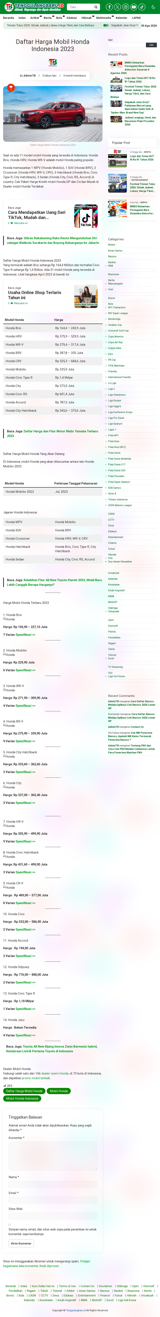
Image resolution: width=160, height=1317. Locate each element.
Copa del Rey (115, 342)
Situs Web (15, 1209)
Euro (110, 354)
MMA (111, 596)
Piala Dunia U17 (116, 464)
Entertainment (140, 180)
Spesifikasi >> (25, 635)
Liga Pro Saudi (116, 417)
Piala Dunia (114, 452)
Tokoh (111, 649)
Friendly (112, 371)
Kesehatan (114, 584)
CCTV (111, 519)
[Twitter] (117, 7)
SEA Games (114, 487)
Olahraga (113, 608)
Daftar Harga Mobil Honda (24, 1091)
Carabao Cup (115, 324)
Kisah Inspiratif (116, 590)
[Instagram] (125, 7)
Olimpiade (113, 611)
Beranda (8, 17)
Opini (111, 620)
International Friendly (119, 377)
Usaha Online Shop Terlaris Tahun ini (34, 295)
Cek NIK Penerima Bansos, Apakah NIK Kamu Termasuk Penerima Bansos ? (130, 736)
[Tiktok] (141, 7)
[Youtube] (133, 7)
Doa (110, 558)
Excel (111, 658)
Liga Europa (114, 400)
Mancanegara (115, 283)
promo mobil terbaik (36, 1078)
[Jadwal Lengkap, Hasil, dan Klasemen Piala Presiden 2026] (116, 119)
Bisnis (111, 298)
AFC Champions (116, 307)
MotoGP (112, 602)
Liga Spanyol (115, 423)
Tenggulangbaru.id (76, 1310)
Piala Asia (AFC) (117, 447)
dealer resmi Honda (54, 1073)
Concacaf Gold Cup (118, 330)
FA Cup (112, 359)
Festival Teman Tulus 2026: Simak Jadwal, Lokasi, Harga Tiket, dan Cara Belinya (142, 188)
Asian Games (115, 250)
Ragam (112, 643)
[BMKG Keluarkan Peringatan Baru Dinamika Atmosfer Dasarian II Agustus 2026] (116, 64)
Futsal (111, 548)
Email (13, 1193)
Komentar (16, 1138)
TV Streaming (115, 667)
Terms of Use (67, 1286)
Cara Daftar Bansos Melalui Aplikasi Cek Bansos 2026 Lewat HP (131, 705)
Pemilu (112, 631)
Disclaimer (105, 1286)
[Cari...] (96, 7)
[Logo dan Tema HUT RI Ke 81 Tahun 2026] (116, 79)
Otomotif (113, 625)
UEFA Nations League (120, 505)
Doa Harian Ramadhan (120, 561)
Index (22, 17)
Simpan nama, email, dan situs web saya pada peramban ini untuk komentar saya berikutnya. (53, 1232)
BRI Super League (118, 313)
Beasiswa (113, 274)
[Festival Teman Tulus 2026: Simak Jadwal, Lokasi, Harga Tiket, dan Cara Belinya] (116, 88)
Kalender (121, 17)
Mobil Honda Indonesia (22, 1098)
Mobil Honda (59, 1091)
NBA (110, 265)
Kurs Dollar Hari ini (43, 1286)
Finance (112, 542)
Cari (110, 39)
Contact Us (137, 726)
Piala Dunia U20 (116, 470)
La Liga (112, 383)
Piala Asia (113, 441)
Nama (14, 1177)
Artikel (34, 17)
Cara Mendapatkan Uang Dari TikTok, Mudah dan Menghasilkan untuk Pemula (36, 215)
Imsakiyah (113, 572)
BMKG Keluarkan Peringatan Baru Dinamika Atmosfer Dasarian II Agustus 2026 (141, 210)
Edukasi (72, 17)
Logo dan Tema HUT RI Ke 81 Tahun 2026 (142, 158)
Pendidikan (114, 637)
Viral (110, 289)
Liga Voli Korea (116, 676)
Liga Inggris (114, 406)
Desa (111, 525)
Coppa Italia (114, 348)
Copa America (115, 336)
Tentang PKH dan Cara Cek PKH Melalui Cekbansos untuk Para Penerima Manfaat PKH (131, 749)
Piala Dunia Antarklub (119, 458)
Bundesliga (114, 318)
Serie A (112, 493)
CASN (111, 513)
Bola (59, 17)
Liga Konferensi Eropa (120, 412)
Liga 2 (111, 388)
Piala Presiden (116, 476)
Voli (110, 672)
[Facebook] (109, 7)
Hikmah (87, 17)
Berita (48, 17)
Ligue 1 (112, 429)
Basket (112, 262)
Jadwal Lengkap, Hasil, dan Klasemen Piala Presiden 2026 (140, 121)
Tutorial (112, 655)
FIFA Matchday (116, 365)
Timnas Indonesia (118, 499)
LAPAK (136, 17)
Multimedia (103, 17)
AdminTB (30, 75)
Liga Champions (117, 394)
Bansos (112, 256)
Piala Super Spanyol (119, 481)
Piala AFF (113, 435)
